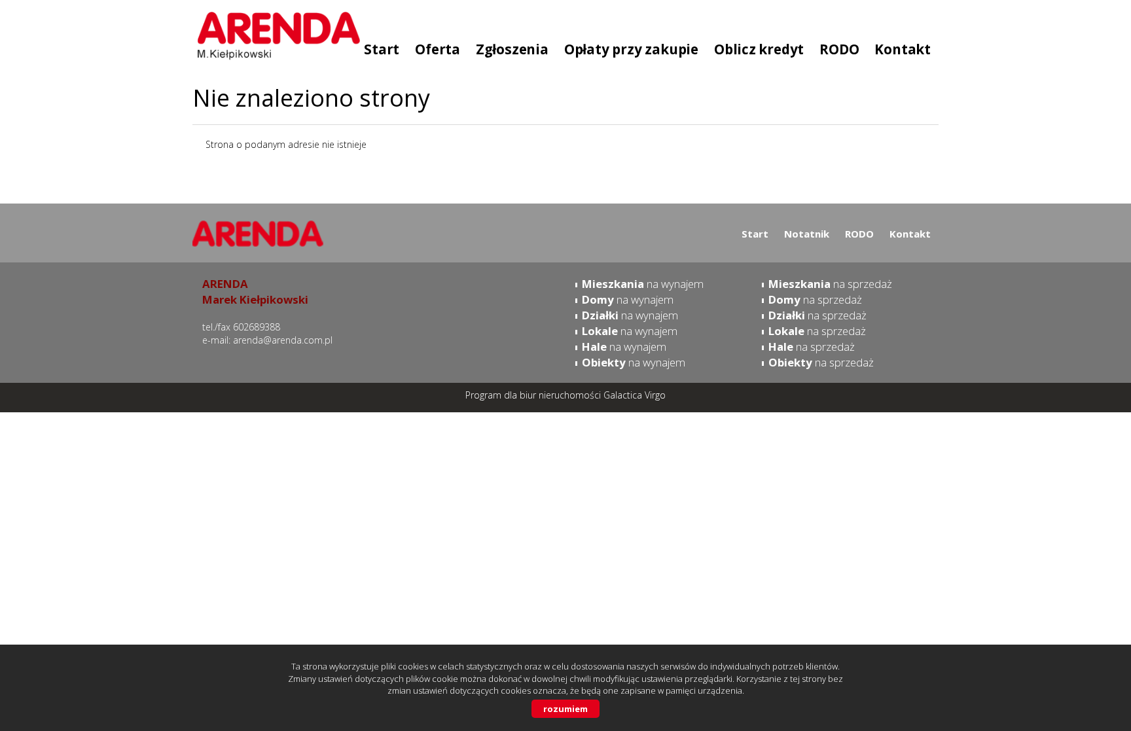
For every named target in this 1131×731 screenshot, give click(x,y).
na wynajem (643, 283)
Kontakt (910, 233)
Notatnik (806, 233)
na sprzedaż (830, 283)
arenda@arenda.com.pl (282, 340)
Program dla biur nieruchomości (534, 395)
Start (755, 233)
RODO (859, 233)
